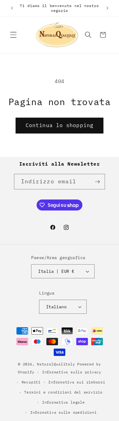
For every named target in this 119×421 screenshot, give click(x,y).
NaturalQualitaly (57, 364)
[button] (13, 34)
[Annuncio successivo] (107, 8)
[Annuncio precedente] (12, 8)
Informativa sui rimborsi (76, 382)
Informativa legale (63, 402)
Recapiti (31, 382)
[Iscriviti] (97, 182)
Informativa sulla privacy (71, 372)
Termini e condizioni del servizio (63, 392)
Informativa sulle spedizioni (63, 412)
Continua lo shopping (59, 125)
